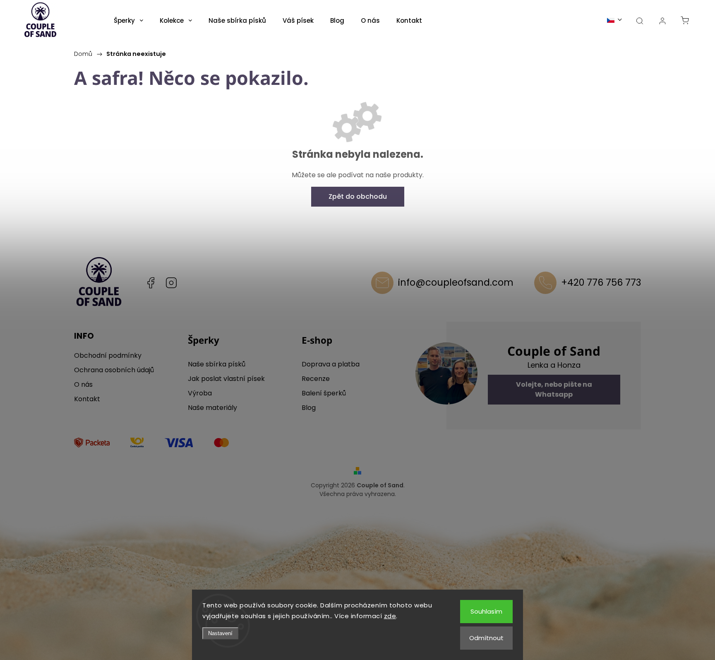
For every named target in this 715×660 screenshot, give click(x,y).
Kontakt (87, 399)
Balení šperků (324, 393)
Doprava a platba (331, 364)
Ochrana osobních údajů (114, 370)
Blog (309, 407)
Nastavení (220, 633)
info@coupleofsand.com (455, 282)
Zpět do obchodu (358, 196)
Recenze (316, 378)
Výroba (200, 393)
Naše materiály (212, 407)
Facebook (150, 283)
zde (390, 616)
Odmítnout (486, 638)
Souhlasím (486, 611)
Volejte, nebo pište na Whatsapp (554, 389)
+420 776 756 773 (601, 282)
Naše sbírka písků (216, 364)
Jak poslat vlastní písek (226, 378)
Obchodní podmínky (108, 355)
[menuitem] (128, 20)
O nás (83, 384)
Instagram (171, 283)
